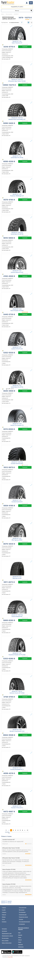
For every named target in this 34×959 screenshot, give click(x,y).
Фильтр (17, 10)
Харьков (20, 935)
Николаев (20, 944)
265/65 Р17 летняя (6, 902)
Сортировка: (4, 22)
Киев (19, 932)
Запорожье (20, 946)
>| (27, 830)
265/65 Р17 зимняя (6, 901)
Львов (19, 942)
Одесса (20, 939)
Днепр (19, 937)
